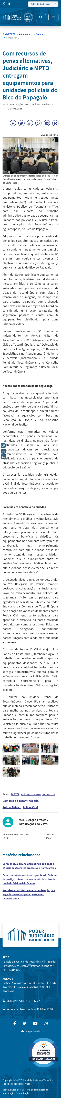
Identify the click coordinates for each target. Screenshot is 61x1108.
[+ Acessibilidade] (3, 456)
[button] (11, 748)
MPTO (15, 794)
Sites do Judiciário (40, 3)
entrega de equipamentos (38, 794)
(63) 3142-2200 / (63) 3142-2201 (25, 1001)
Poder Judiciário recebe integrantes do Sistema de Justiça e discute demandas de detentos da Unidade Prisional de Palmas (30, 879)
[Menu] (53, 17)
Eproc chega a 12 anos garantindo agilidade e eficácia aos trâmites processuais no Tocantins (29, 866)
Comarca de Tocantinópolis (20, 801)
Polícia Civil (30, 807)
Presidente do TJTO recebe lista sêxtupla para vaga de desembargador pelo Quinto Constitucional (29, 894)
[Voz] (3, 451)
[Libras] (3, 445)
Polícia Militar (12, 807)
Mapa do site (32, 1031)
